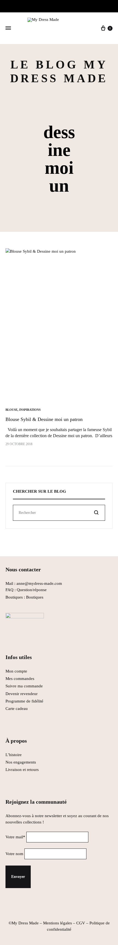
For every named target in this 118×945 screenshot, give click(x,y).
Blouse (11, 409)
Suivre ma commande (24, 686)
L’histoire (14, 755)
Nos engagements (20, 762)
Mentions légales (57, 923)
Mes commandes (19, 678)
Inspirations (30, 409)
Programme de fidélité (24, 701)
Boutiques (34, 597)
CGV (80, 923)
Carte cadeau (16, 708)
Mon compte (16, 671)
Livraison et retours (22, 769)
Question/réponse (32, 590)
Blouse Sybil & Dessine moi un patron (44, 419)
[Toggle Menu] (8, 28)
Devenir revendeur (21, 693)
